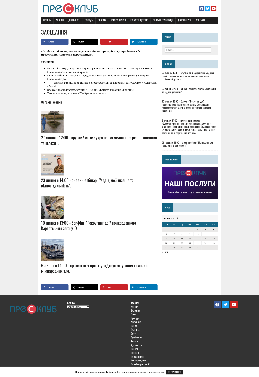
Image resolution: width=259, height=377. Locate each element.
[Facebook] (201, 8)
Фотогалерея (184, 20)
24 (197, 243)
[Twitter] (207, 8)
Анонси (60, 20)
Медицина (136, 322)
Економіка (135, 310)
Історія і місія (118, 20)
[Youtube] (213, 8)
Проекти (102, 20)
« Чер (165, 251)
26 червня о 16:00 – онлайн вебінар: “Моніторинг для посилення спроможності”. (187, 144)
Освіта (134, 326)
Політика (135, 329)
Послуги (89, 20)
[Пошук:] (188, 49)
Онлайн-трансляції (163, 20)
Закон (134, 314)
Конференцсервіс (139, 20)
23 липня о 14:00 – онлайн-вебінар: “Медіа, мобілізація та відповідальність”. (189, 90)
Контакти (200, 20)
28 (174, 247)
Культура (135, 318)
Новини (47, 20)
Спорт (134, 333)
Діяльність (74, 20)
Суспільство (136, 337)
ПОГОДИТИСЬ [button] (174, 372)
